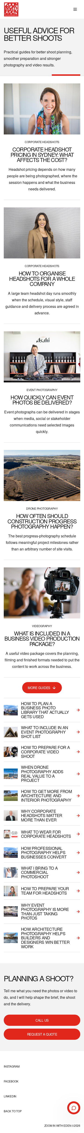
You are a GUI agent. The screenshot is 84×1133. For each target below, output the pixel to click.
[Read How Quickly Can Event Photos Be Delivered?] (42, 356)
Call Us (42, 1020)
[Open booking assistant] (73, 1107)
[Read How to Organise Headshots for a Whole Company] (42, 232)
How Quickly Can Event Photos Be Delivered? (41, 399)
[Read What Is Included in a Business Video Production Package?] (42, 592)
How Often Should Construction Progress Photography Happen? (41, 521)
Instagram (12, 1066)
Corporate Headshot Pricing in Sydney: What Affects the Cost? (42, 154)
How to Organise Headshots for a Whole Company (42, 278)
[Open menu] (75, 9)
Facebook (11, 1081)
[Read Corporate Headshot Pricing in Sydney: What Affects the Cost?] (42, 108)
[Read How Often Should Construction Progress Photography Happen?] (42, 475)
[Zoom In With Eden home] (11, 9)
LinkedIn (10, 1096)
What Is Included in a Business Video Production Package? (42, 638)
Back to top (12, 1111)
